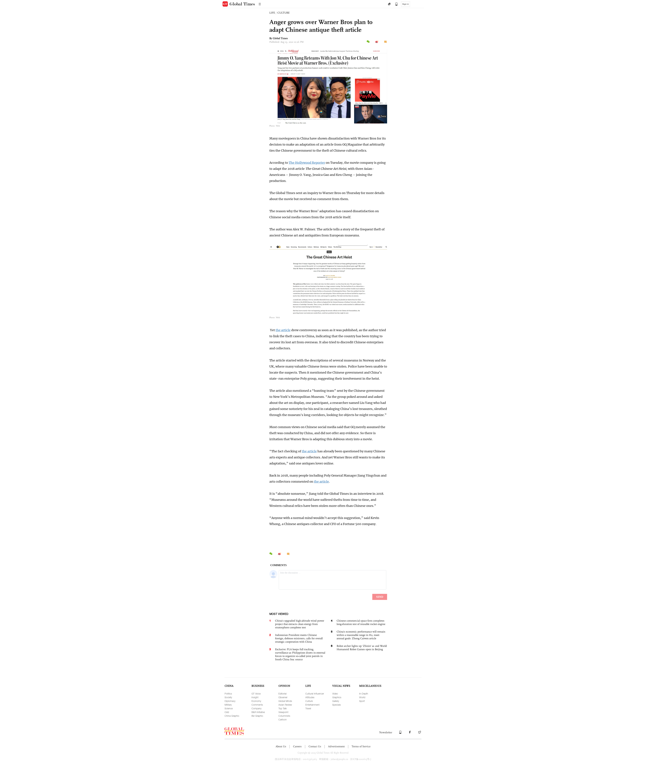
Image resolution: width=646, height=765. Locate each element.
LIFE (272, 12)
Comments (257, 704)
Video (335, 693)
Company (256, 708)
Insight (255, 697)
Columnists (284, 715)
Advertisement (336, 746)
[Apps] (395, 4)
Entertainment (312, 704)
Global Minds (285, 701)
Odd (227, 712)
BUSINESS (258, 685)
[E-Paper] (389, 4)
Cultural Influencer (314, 693)
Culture (309, 701)
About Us (281, 746)
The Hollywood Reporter (307, 163)
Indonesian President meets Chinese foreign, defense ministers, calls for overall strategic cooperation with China (299, 638)
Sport (362, 701)
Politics (228, 693)
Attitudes (309, 697)
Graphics (336, 697)
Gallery (335, 701)
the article (283, 330)
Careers (297, 746)
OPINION (284, 685)
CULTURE (283, 12)
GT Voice (256, 693)
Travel (308, 708)
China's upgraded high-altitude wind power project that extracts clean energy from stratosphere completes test (299, 624)
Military (228, 704)
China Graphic (232, 715)
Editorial (282, 693)
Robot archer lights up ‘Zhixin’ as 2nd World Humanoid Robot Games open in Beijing (362, 647)
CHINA (229, 685)
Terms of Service (361, 746)
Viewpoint (283, 712)
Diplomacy (230, 701)
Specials (336, 704)
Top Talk (282, 708)
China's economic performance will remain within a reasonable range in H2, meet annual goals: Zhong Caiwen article (361, 635)
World (362, 697)
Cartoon (282, 719)
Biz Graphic (257, 715)
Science (229, 708)
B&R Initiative (258, 712)
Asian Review (285, 704)
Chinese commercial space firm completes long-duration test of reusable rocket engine (361, 622)
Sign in (405, 4)
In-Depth (363, 693)
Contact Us (315, 746)
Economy (256, 701)
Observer (282, 697)
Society (228, 697)
